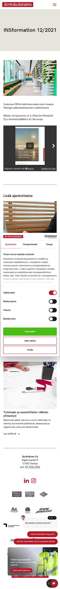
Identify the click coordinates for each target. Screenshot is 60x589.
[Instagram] (33, 480)
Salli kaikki (30, 331)
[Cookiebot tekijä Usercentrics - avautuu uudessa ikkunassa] (44, 237)
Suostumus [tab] (10, 244)
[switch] (53, 301)
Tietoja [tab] (49, 244)
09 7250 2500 (32, 467)
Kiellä (30, 350)
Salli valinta (30, 341)
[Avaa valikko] (54, 4)
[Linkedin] (26, 480)
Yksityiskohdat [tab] (30, 244)
